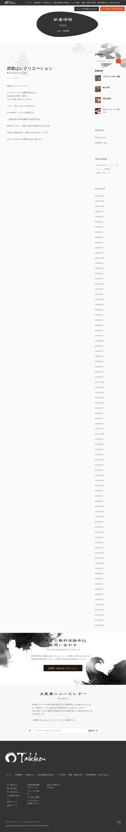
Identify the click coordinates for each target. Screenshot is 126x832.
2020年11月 (99, 304)
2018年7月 (99, 346)
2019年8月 (99, 320)
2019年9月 (99, 315)
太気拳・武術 (100, 173)
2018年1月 (99, 377)
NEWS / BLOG (100, 137)
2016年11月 (99, 398)
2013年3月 (99, 542)
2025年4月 (99, 237)
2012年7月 (99, 579)
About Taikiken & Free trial (53, 786)
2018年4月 (99, 361)
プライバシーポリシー (12, 822)
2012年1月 (99, 610)
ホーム (9, 775)
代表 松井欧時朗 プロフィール (33, 786)
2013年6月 (99, 532)
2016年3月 (99, 423)
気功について (12, 805)
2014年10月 (99, 480)
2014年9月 (99, 486)
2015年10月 (99, 434)
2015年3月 (99, 465)
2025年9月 (99, 211)
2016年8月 (99, 408)
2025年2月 (99, 248)
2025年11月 (99, 201)
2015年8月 (99, 444)
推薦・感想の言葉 (76, 775)
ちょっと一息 (113, 165)
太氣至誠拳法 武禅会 (45, 775)
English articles (101, 165)
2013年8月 (99, 522)
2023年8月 (99, 289)
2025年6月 (99, 227)
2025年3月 (99, 242)
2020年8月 (99, 310)
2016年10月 (99, 403)
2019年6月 (99, 325)
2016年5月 (99, 413)
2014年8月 (99, 491)
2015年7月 (99, 449)
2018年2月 (99, 372)
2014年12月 (99, 475)
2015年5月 (99, 455)
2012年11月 (99, 558)
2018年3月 (99, 367)
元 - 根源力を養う (13, 796)
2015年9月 (99, 439)
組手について (12, 802)
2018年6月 (99, 351)
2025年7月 (99, 222)
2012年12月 (99, 553)
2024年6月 (99, 268)
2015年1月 (99, 470)
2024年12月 (99, 258)
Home (59, 31)
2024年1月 (99, 279)
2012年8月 (99, 573)
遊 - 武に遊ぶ (12, 788)
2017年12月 (99, 382)
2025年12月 (99, 196)
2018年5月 (99, 356)
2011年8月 (99, 620)
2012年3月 (99, 599)
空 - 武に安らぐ (13, 792)
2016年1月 (99, 429)
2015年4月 (99, 460)
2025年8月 (99, 217)
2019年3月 (99, 336)
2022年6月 (99, 294)
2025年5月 (99, 232)
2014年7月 (99, 496)
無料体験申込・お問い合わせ (97, 775)
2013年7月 (99, 527)
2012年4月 (99, 594)
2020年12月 (99, 299)
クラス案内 (61, 775)
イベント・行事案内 (103, 169)
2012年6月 (99, 584)
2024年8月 (99, 263)
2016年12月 (99, 392)
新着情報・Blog (101, 143)
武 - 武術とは (12, 785)
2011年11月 (99, 615)
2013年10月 (99, 511)
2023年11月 (99, 284)
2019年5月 (99, 330)
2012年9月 (99, 568)
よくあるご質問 (33, 797)
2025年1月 (99, 253)
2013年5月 (99, 537)
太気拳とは (29, 775)
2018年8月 (99, 341)
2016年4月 (99, 418)
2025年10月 (99, 206)
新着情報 (18, 775)
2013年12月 (99, 506)
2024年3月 (99, 273)
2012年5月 (99, 589)
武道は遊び (107, 98)
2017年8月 (99, 387)
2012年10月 (99, 563)
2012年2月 (99, 605)
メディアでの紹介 (33, 792)
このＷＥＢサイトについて (32, 822)
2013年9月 (99, 517)
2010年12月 (99, 625)
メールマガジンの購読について (33, 802)
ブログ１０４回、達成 (111, 76)
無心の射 (106, 87)
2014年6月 (99, 501)
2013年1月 (99, 548)
